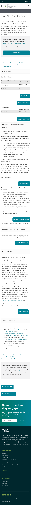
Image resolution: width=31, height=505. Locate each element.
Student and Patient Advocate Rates (13, 63)
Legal (27, 498)
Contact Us (4, 498)
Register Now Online (10, 326)
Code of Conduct (6, 461)
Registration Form (23, 102)
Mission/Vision (5, 457)
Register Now (16, 52)
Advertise (4, 473)
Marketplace (5, 489)
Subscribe (22, 420)
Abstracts (4, 483)
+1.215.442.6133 (12, 335)
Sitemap (22, 498)
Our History (5, 455)
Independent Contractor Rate (11, 64)
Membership (5, 481)
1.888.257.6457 (23, 335)
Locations (4, 466)
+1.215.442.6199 (8, 331)
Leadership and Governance (9, 459)
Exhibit (3, 475)
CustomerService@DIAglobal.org (12, 300)
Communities (5, 485)
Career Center (5, 487)
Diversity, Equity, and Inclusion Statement (12, 464)
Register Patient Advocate (21, 219)
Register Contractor (22, 242)
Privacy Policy (13, 498)
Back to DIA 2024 (7, 386)
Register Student (24, 183)
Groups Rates (7, 66)
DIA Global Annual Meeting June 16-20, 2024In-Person (15, 6)
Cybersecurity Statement (8, 463)
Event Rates (6, 61)
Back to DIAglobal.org (8, 393)
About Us (4, 453)
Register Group (23, 311)
